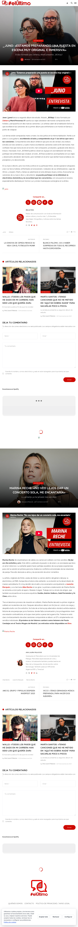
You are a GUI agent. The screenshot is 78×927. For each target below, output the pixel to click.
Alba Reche (5, 680)
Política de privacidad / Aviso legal (53, 903)
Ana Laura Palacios (10, 310)
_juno (4, 232)
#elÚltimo (27, 59)
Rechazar (56, 917)
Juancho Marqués (17, 680)
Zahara (5, 121)
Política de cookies (10, 922)
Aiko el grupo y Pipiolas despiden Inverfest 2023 (19, 691)
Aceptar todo (43, 917)
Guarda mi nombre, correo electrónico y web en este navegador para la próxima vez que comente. (37, 373)
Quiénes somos (15, 903)
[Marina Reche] (8, 631)
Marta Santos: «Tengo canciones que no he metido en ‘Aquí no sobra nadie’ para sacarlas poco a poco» (58, 301)
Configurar (68, 917)
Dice (69, 623)
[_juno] (5, 189)
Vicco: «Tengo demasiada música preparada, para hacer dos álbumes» (58, 693)
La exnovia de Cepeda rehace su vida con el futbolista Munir (19, 244)
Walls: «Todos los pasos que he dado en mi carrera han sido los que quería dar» (19, 299)
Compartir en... (39, 197)
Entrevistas (38, 40)
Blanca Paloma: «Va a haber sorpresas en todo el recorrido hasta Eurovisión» (59, 245)
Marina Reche (30, 680)
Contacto (29, 903)
